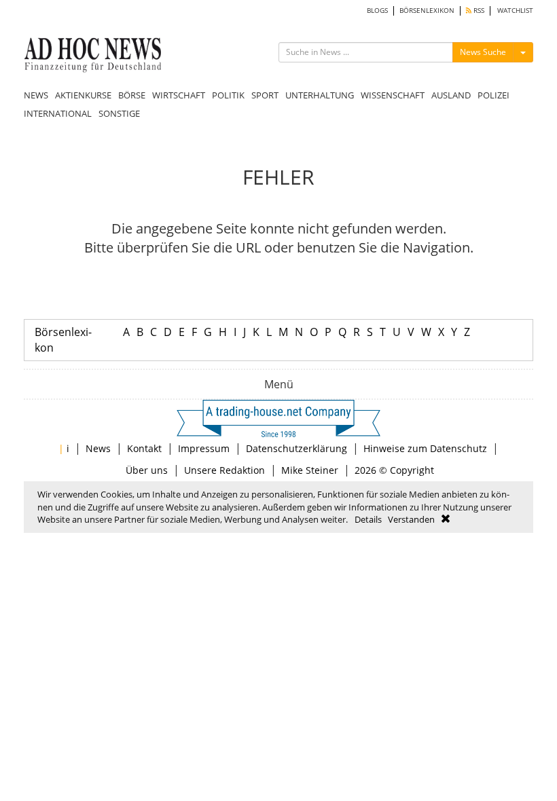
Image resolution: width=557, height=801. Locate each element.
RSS (477, 10)
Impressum (204, 448)
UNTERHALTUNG (319, 95)
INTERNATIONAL (58, 113)
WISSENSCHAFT (393, 95)
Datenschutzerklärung (296, 448)
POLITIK (228, 95)
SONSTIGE (119, 113)
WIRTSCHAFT (178, 95)
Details (368, 519)
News (98, 448)
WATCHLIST (515, 10)
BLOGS (377, 10)
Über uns (147, 470)
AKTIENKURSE (83, 95)
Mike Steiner (309, 470)
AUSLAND (451, 95)
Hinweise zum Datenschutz (425, 448)
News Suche (483, 52)
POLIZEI (493, 95)
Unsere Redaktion (224, 470)
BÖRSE (131, 95)
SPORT (264, 95)
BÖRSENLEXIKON (426, 10)
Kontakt (144, 448)
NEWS (36, 95)
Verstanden (411, 519)
